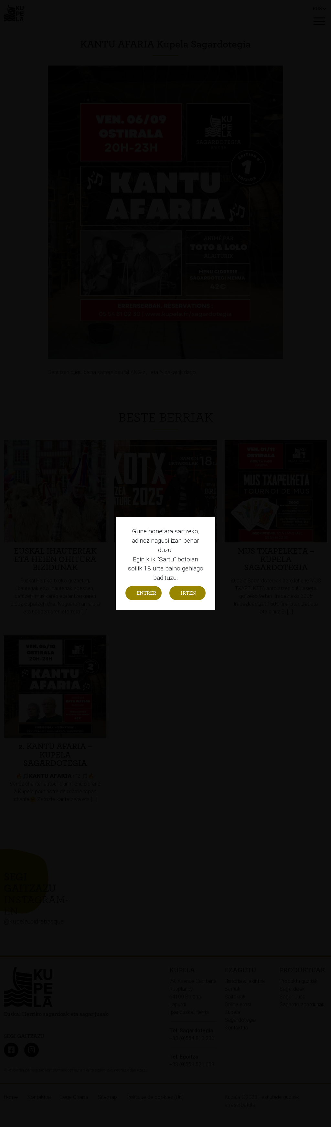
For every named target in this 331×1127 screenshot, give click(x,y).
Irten (188, 593)
